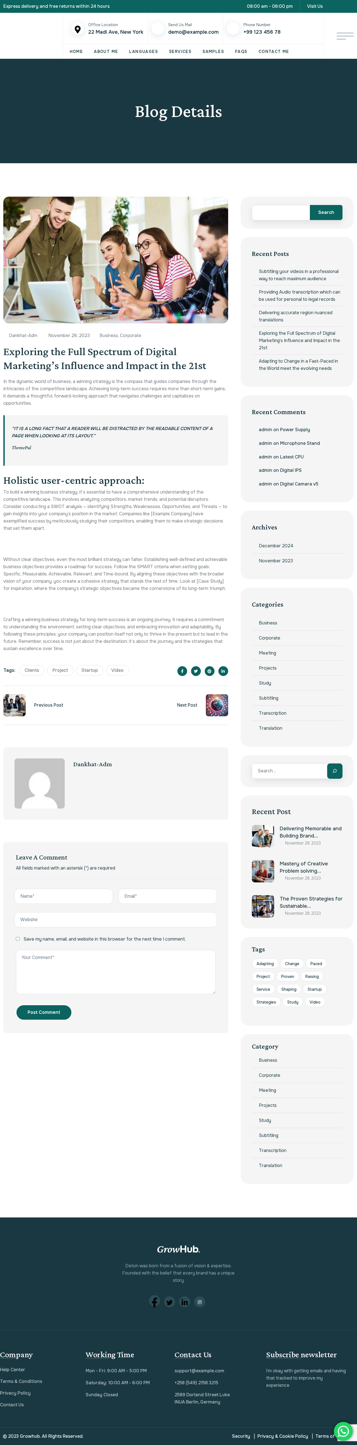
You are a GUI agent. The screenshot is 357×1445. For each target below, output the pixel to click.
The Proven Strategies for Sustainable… (311, 902)
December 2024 (276, 546)
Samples (213, 51)
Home (76, 51)
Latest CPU (292, 457)
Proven (287, 976)
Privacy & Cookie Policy (282, 1436)
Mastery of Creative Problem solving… (304, 867)
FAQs (241, 51)
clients (32, 670)
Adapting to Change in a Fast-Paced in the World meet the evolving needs (298, 364)
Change (292, 963)
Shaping (288, 989)
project (60, 670)
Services (180, 51)
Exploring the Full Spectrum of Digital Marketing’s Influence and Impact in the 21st (299, 340)
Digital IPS (291, 470)
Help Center (12, 1370)
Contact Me (274, 51)
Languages (143, 51)
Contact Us (12, 1405)
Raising (312, 976)
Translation (270, 728)
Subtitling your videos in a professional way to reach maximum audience (299, 275)
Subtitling (268, 698)
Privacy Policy (15, 1393)
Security (241, 1436)
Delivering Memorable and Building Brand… (311, 832)
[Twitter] (169, 1301)
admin (265, 430)
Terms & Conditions (21, 1381)
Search (326, 212)
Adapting (265, 963)
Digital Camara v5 (299, 484)
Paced (316, 963)
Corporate (130, 335)
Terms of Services (334, 1436)
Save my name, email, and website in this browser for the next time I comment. (104, 939)
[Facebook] (154, 1300)
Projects (268, 668)
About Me (106, 51)
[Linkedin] (342, 6)
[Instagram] (352, 6)
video (117, 670)
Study (265, 683)
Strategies (266, 1002)
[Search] (334, 771)
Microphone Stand (300, 443)
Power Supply (295, 430)
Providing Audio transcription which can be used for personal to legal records (299, 295)
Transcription (272, 713)
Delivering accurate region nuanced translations (295, 316)
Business (109, 335)
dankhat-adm (92, 764)
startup (89, 670)
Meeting (267, 653)
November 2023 (276, 561)
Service (263, 989)
